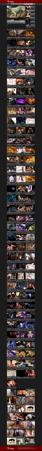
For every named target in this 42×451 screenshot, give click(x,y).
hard (30, 319)
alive (9, 387)
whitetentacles (11, 47)
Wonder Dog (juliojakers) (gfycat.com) (33, 17)
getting (18, 115)
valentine (9, 319)
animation (19, 76)
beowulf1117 (11, 222)
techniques (11, 144)
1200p (18, 183)
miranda (18, 319)
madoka (19, 154)
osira (18, 222)
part (28, 329)
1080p (19, 358)
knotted (18, 144)
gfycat (9, 329)
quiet (8, 290)
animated (9, 222)
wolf (8, 144)
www (10, 251)
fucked (11, 212)
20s (17, 76)
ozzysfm (8, 251)
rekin (9, 358)
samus (17, 86)
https (9, 251)
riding (28, 47)
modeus (10, 183)
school (9, 144)
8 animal (10, 1)
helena (8, 212)
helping (27, 212)
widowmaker (28, 222)
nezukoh (20, 183)
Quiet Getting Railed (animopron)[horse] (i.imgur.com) (32, 10)
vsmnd (28, 251)
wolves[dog (29, 86)
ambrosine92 (20, 329)
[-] (24, 23)
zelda (17, 222)
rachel (28, 144)
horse (10, 76)
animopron (11, 290)
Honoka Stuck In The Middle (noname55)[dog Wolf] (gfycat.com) (33, 14)
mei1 (27, 76)
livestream (9, 115)
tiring (27, 86)
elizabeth (27, 47)
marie (17, 115)
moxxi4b (18, 358)
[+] (23, 23)
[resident (10, 319)
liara (17, 290)
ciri (8, 22)
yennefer (27, 183)
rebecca (29, 212)
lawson (19, 319)
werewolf (30, 47)
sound (17, 183)
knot (19, 290)
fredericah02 (11, 86)
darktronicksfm (11, 154)
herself (29, 154)
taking (9, 290)
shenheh (20, 76)
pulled (18, 329)
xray (17, 154)
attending (29, 144)
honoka (10, 387)
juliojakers (20, 144)
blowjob (8, 183)
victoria (17, 47)
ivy (17, 144)
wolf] (8, 329)
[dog (29, 251)
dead (8, 387)
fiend (18, 212)
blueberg (29, 290)
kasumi (27, 144)
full (18, 154)
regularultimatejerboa (28, 115)
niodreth (19, 212)
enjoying (28, 154)
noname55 (20, 86)
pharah (8, 358)
